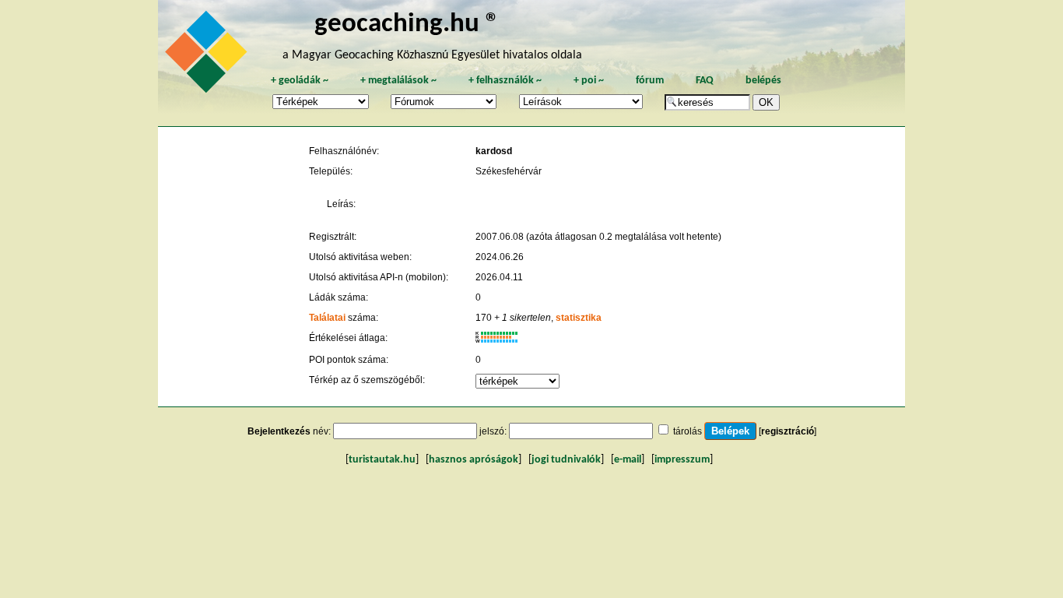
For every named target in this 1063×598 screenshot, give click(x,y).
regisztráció (787, 431)
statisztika (579, 317)
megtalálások (398, 81)
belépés (763, 81)
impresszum (682, 460)
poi (588, 81)
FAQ (705, 81)
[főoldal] (208, 56)
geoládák (300, 81)
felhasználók (505, 81)
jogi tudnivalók (566, 460)
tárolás (687, 431)
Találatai (327, 317)
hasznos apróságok (473, 460)
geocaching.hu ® (407, 24)
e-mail (627, 460)
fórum (650, 81)
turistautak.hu (382, 460)
